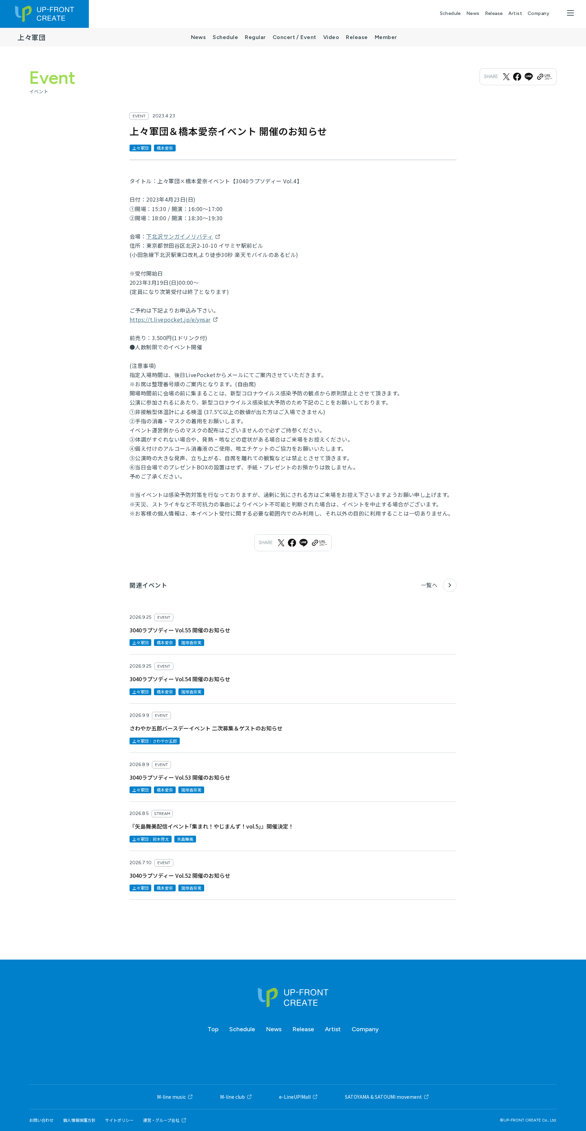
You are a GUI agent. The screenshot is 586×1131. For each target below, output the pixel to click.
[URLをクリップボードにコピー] (544, 77)
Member (386, 37)
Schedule (450, 13)
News (473, 13)
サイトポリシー (119, 1120)
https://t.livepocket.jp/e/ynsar (170, 319)
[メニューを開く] (570, 12)
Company (538, 13)
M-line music (171, 1096)
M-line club (232, 1096)
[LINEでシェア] (529, 77)
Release (494, 13)
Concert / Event (294, 37)
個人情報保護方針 (79, 1120)
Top (213, 1029)
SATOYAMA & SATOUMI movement (383, 1096)
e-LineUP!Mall (295, 1096)
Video (331, 37)
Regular (255, 37)
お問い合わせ (41, 1120)
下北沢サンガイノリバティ (179, 236)
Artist (515, 13)
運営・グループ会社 (161, 1120)
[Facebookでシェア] (517, 77)
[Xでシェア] (506, 76)
